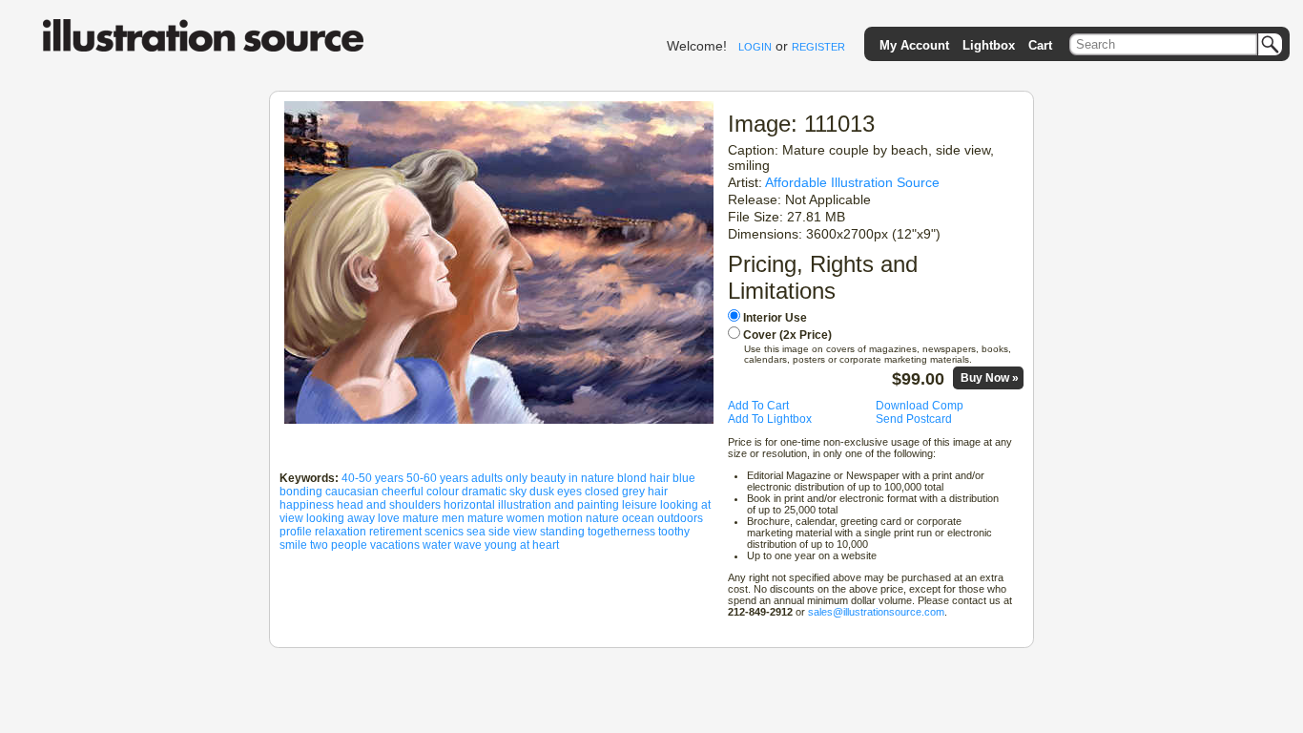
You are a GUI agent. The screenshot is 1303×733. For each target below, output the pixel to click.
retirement (395, 531)
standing (562, 531)
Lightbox (988, 45)
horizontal (469, 505)
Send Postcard (914, 419)
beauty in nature (572, 478)
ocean (638, 518)
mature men (434, 518)
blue (683, 478)
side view (512, 531)
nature (602, 518)
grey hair (645, 491)
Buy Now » (990, 378)
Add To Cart (758, 405)
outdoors (680, 518)
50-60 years (437, 478)
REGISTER (818, 46)
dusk (541, 491)
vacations (395, 545)
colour (442, 491)
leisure (639, 505)
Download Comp (919, 405)
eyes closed (588, 491)
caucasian (352, 491)
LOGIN (755, 46)
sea (476, 531)
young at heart (522, 545)
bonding (300, 491)
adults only (499, 478)
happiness (306, 505)
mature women (506, 518)
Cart (1040, 45)
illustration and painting (558, 505)
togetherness (621, 531)
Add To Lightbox (770, 419)
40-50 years (372, 478)
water (437, 545)
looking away (340, 518)
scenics (444, 531)
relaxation (340, 531)
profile (295, 531)
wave (468, 545)
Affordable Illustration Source (852, 182)
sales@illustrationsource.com (876, 612)
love (389, 518)
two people (338, 545)
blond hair (643, 478)
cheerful (403, 491)
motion (565, 518)
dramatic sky (494, 491)
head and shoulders (389, 505)
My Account (914, 45)
